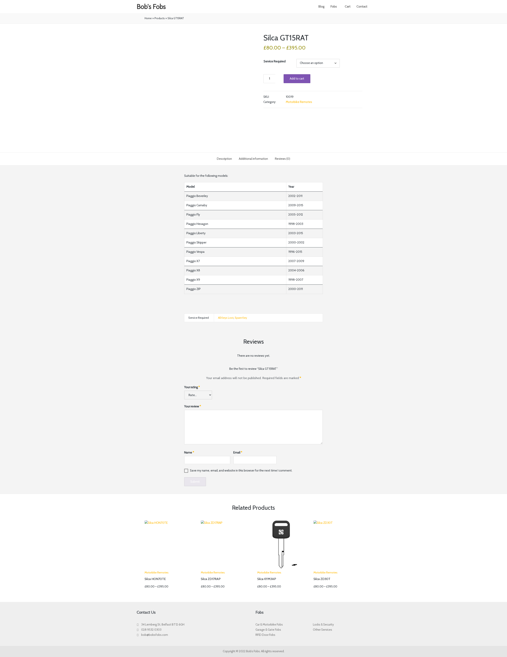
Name (189, 452)
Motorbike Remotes (299, 102)
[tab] (224, 158)
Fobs (333, 6)
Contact (361, 6)
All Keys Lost (225, 317)
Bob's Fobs (151, 6)
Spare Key (241, 317)
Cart (348, 6)
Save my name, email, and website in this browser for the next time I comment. (241, 470)
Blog (321, 6)
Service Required (275, 61)
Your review (192, 406)
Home (148, 18)
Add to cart (297, 78)
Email (237, 452)
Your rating (192, 387)
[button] (334, 6)
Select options (168, 568)
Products (159, 18)
